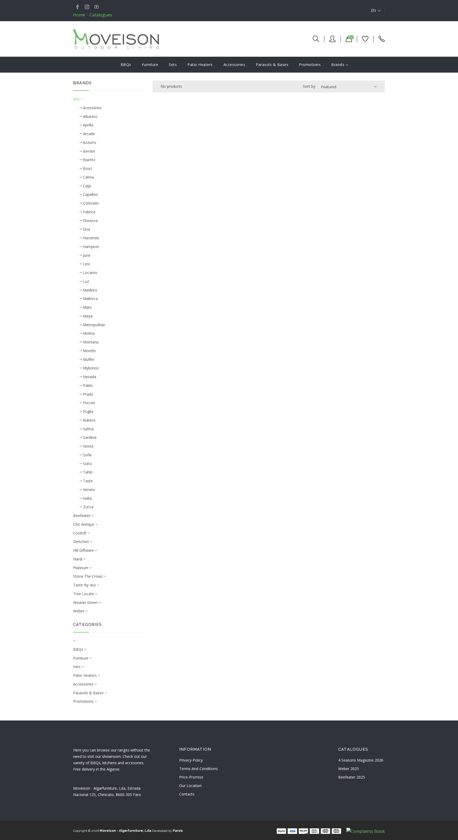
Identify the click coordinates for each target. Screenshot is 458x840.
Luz (85, 281)
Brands (338, 64)
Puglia (87, 411)
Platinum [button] (81, 567)
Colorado (90, 203)
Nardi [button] (78, 559)
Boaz (87, 168)
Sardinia (89, 437)
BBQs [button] (78, 649)
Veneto (88, 489)
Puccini (88, 402)
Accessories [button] (84, 684)
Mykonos (90, 367)
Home (79, 15)
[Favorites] (362, 39)
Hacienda (90, 237)
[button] (109, 641)
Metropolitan (93, 324)
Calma (88, 177)
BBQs (126, 64)
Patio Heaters (200, 64)
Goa (86, 229)
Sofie (87, 454)
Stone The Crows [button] (88, 576)
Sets (173, 64)
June (86, 255)
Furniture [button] (81, 658)
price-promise (191, 777)
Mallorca (90, 298)
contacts (187, 794)
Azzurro (89, 142)
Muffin (88, 359)
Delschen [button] (81, 541)
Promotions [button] (84, 701)
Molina (88, 333)
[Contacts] (379, 39)
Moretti (89, 350)
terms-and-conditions (198, 768)
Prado (87, 394)
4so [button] (77, 98)
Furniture (150, 64)
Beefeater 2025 (351, 777)
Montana (90, 341)
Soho (87, 463)
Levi (86, 263)
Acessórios (92, 107)
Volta (87, 498)
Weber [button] (79, 610)
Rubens (89, 420)
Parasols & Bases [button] (89, 692)
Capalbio (90, 194)
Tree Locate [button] (84, 593)
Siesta (87, 446)
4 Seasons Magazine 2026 (360, 760)
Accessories (234, 64)
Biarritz (88, 159)
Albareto (90, 116)
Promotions (310, 64)
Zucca (87, 506)
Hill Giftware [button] (84, 550)
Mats (87, 307)
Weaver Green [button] (86, 602)
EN (373, 10)
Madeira (89, 290)
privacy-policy (191, 760)
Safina (88, 428)
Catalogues (101, 15)
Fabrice (88, 211)
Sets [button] (77, 666)
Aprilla (87, 124)
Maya (87, 316)
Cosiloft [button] (80, 533)
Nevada (89, 376)
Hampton (90, 246)
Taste (87, 480)
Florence (90, 220)
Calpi (86, 185)
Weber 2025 (348, 768)
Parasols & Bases (272, 64)
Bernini (88, 151)
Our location (190, 785)
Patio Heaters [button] (85, 675)
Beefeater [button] (82, 515)
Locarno (89, 272)
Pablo (87, 385)
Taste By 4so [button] (85, 584)
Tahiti (87, 472)
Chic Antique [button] (84, 524)
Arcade (88, 133)
